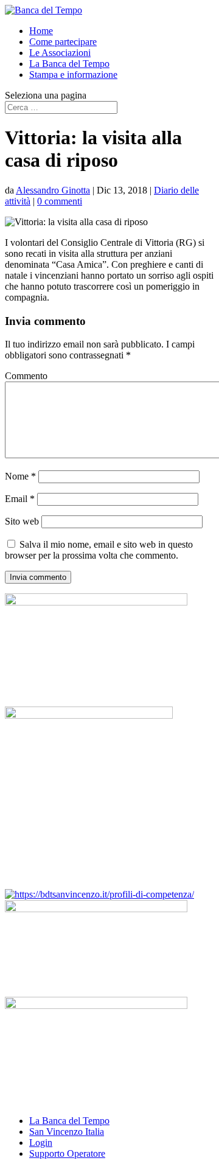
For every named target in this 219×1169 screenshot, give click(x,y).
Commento (26, 376)
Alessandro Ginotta (53, 190)
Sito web (22, 521)
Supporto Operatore (67, 1153)
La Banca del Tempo (69, 63)
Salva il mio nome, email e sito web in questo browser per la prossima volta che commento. (99, 549)
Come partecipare (63, 42)
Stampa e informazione (73, 74)
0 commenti (59, 201)
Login (40, 1142)
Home (41, 31)
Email (20, 499)
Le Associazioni (60, 52)
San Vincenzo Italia (66, 1131)
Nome (20, 476)
